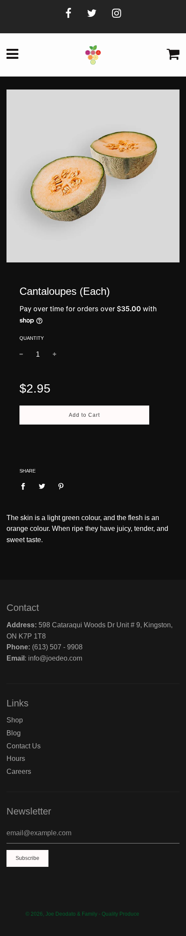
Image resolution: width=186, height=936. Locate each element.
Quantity (31, 338)
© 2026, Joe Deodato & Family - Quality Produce (82, 914)
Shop (14, 720)
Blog (13, 733)
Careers (18, 771)
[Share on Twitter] (42, 486)
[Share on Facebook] (25, 486)
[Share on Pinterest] (61, 486)
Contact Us (23, 746)
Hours (15, 758)
